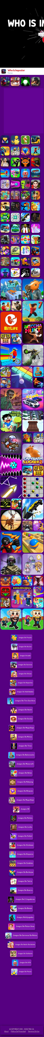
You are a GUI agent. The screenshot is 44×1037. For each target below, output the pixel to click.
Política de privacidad (18, 1031)
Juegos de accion (25, 646)
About (6, 1031)
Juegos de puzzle (25, 637)
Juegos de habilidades (25, 692)
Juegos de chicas (25, 673)
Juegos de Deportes (25, 683)
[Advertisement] (22, 1001)
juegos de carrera (25, 664)
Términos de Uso (33, 1031)
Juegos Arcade (25, 655)
